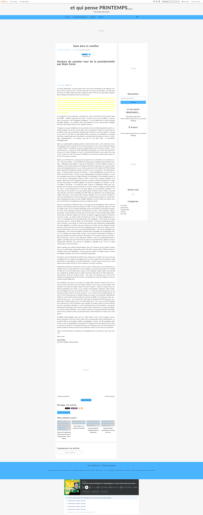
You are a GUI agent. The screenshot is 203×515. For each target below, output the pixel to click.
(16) (123, 214)
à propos (106, 491)
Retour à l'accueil (86, 400)
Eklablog (112, 465)
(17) (123, 212)
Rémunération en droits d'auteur (115, 470)
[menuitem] (67, 17)
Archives (93, 17)
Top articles (87, 470)
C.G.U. (106, 470)
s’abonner (87, 491)
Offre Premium (127, 470)
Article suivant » (110, 396)
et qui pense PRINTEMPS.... (101, 8)
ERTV (70, 85)
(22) (124, 207)
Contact (101, 17)
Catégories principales (80, 17)
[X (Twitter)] (157, 1)
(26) (124, 205)
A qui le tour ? (61, 85)
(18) (125, 209)
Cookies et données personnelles (138, 470)
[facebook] (154, 1)
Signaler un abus (99, 470)
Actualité (75, 50)
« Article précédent (63, 396)
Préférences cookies (151, 470)
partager (97, 491)
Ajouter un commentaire (70, 452)
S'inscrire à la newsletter (63, 412)
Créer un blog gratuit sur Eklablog (76, 470)
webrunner (134, 118)
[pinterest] (159, 1)
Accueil (67, 17)
